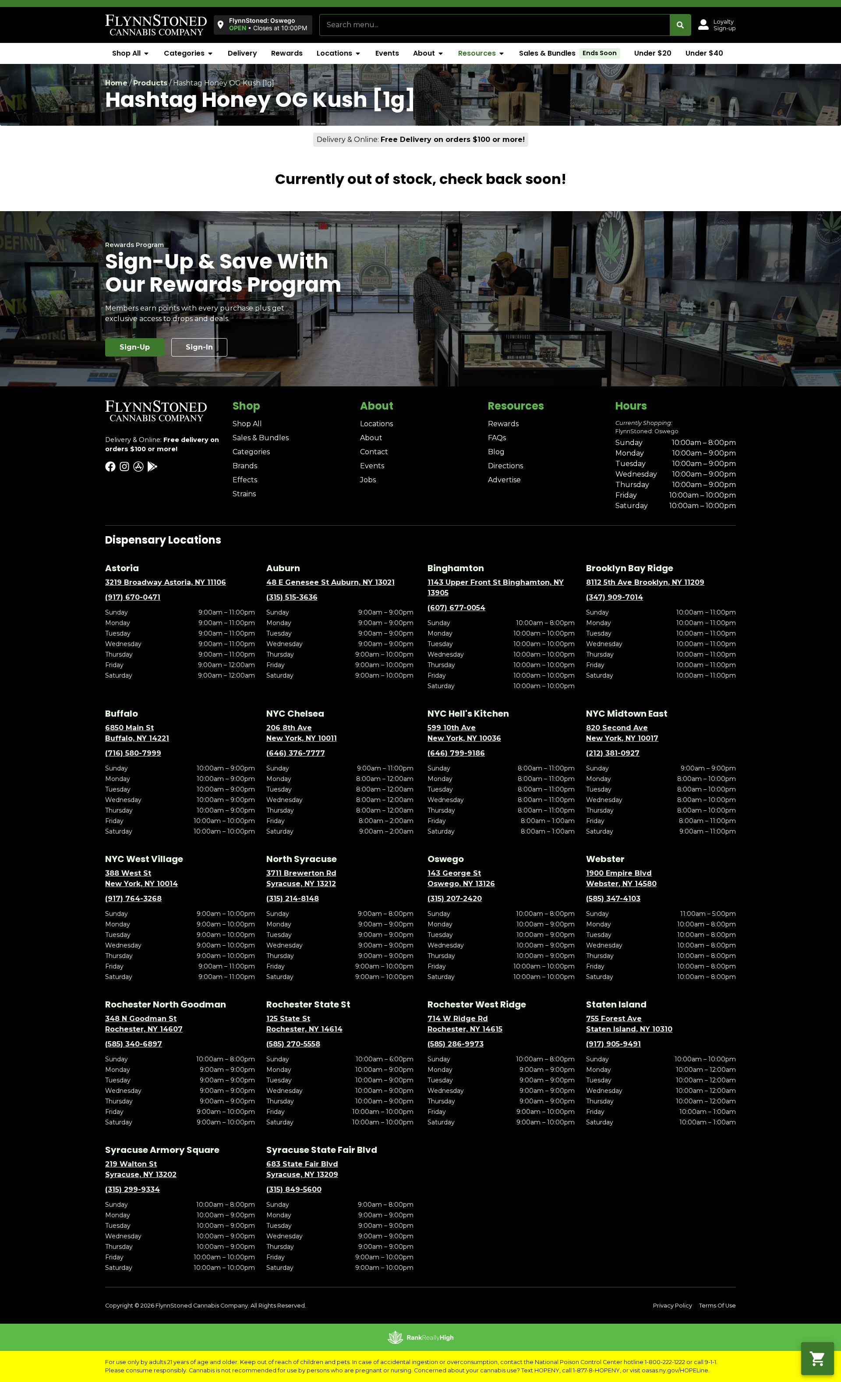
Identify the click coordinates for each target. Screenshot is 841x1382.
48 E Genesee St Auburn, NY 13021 (330, 582)
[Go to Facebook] (110, 466)
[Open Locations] (357, 53)
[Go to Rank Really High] (420, 1337)
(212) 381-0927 (613, 753)
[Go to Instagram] (124, 466)
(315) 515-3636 (292, 597)
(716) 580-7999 (133, 753)
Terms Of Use (717, 1305)
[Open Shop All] (146, 53)
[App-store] (138, 466)
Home (116, 83)
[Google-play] (152, 466)
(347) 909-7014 (614, 597)
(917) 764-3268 (133, 898)
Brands (245, 466)
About (371, 438)
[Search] (680, 24)
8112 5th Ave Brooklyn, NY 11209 (645, 582)
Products (150, 83)
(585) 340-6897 (133, 1044)
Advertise (504, 480)
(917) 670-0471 (132, 597)
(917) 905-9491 (613, 1044)
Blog (496, 452)
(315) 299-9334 (132, 1189)
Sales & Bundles (261, 438)
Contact (374, 452)
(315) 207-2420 (455, 898)
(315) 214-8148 (292, 898)
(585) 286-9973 (456, 1044)
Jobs (368, 480)
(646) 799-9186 (456, 753)
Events (372, 466)
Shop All (247, 424)
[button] (261, 24)
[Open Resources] (501, 53)
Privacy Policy (672, 1305)
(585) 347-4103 (613, 898)
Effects (245, 480)
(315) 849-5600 (294, 1189)
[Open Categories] (210, 53)
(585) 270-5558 (293, 1044)
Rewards (503, 424)
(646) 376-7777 (295, 753)
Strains (244, 494)
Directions (505, 466)
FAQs (497, 438)
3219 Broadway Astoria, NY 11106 (165, 582)
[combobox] (495, 24)
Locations (376, 424)
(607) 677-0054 (456, 608)
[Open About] (440, 53)
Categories (251, 452)
